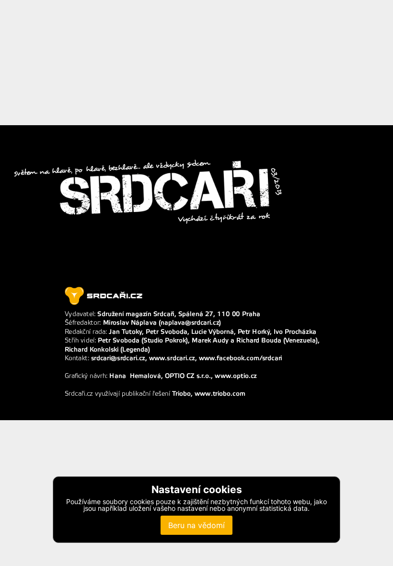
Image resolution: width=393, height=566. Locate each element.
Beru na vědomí (196, 525)
